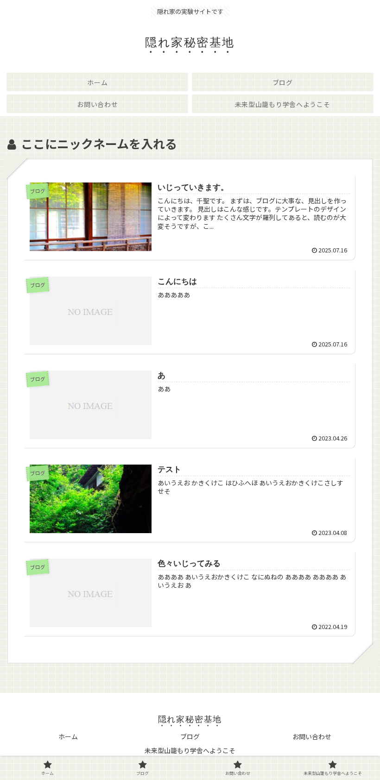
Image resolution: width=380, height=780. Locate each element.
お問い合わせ (311, 736)
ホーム (68, 736)
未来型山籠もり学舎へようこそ (190, 750)
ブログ (190, 736)
